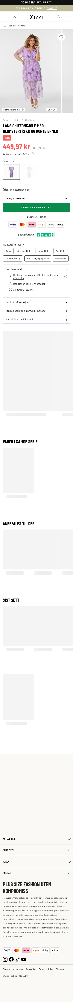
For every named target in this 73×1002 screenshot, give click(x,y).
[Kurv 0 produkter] (67, 16)
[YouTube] (23, 959)
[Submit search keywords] (5, 25)
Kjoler (17, 120)
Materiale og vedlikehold (19, 319)
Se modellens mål (11, 109)
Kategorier (9, 838)
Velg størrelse (16, 198)
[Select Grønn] (29, 172)
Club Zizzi (8, 850)
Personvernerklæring (13, 968)
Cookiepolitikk (46, 968)
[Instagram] (5, 959)
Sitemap (60, 968)
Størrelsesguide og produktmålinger (26, 310)
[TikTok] (17, 959)
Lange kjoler (44, 250)
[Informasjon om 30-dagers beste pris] (32, 153)
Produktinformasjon (17, 302)
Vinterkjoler (60, 258)
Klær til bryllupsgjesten (38, 258)
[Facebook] (11, 959)
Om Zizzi (7, 873)
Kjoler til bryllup (12, 258)
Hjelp (6, 861)
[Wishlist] (61, 37)
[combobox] (36, 25)
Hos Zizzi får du (14, 268)
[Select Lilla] (11, 172)
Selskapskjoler (24, 250)
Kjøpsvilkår (30, 968)
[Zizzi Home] (36, 16)
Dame (6, 120)
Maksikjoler (30, 120)
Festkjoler (61, 250)
